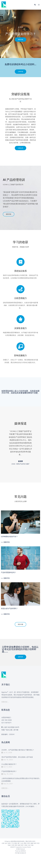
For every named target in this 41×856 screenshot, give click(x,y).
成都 (32, 843)
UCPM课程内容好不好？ (9, 536)
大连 (29, 845)
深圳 (9, 843)
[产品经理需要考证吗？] (20, 558)
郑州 (16, 845)
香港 (15, 843)
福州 (19, 845)
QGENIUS (23, 851)
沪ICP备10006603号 (20, 853)
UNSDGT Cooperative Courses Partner (20, 847)
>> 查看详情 (5, 542)
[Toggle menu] (39, 5)
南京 (9, 845)
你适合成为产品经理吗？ (9, 608)
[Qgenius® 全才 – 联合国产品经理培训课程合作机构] (4, 5)
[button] (35, 5)
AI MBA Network (20, 849)
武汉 (38, 843)
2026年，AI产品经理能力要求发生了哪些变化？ (17, 750)
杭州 (35, 843)
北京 (6, 843)
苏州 (28, 843)
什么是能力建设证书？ (9, 764)
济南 (26, 845)
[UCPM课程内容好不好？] (20, 522)
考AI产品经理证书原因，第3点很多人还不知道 (17, 757)
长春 (32, 845)
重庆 (25, 843)
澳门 (19, 843)
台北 (22, 843)
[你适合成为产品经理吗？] (20, 594)
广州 (12, 843)
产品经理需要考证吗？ (8, 572)
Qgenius (8, 841)
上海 (3, 843)
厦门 (22, 845)
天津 (13, 845)
